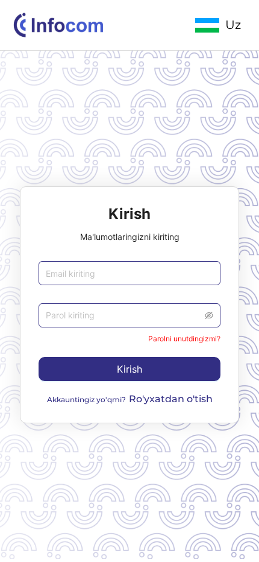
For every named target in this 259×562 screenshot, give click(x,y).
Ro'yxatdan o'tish (171, 399)
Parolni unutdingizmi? (184, 338)
